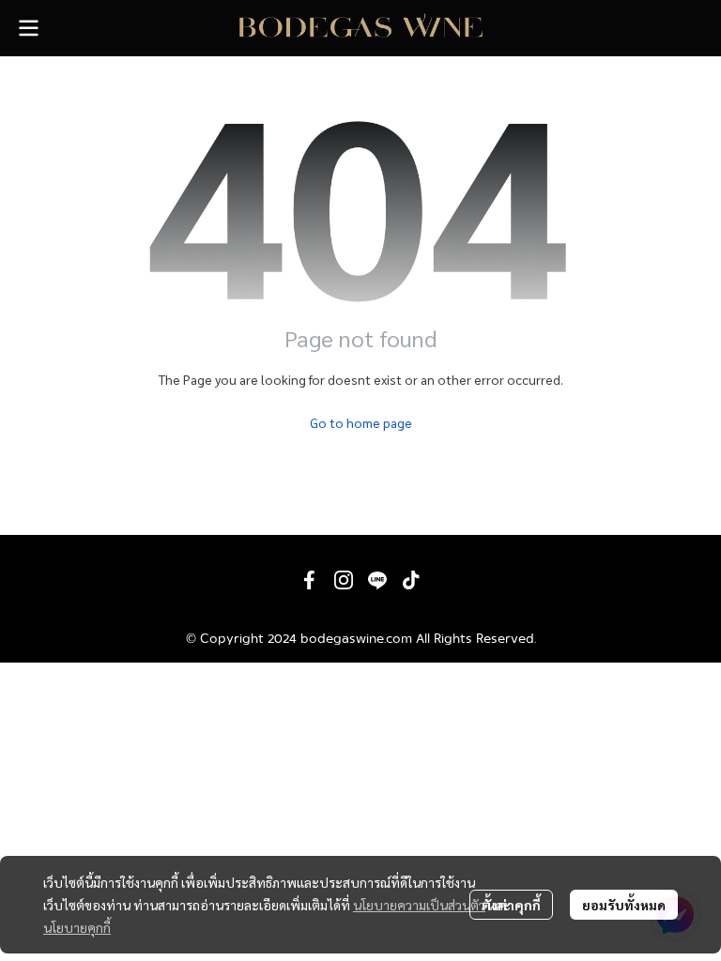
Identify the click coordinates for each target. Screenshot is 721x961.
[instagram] (344, 580)
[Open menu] (28, 28)
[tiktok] (411, 580)
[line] (377, 580)
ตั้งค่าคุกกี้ (511, 904)
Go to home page (361, 422)
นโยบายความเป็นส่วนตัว (419, 904)
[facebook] (310, 580)
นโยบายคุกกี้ (77, 927)
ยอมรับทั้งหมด (624, 904)
